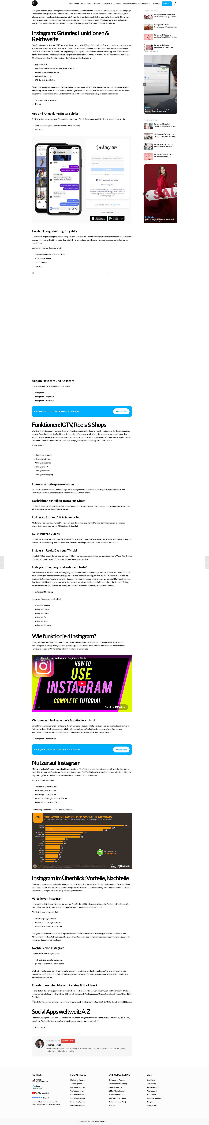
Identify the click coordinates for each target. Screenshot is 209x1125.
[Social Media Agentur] (68, 3)
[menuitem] (71, 3)
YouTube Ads (152, 1091)
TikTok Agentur (76, 1084)
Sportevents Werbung (117, 1098)
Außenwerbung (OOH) (117, 1102)
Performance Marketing (118, 1084)
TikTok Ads (151, 1084)
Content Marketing (77, 1098)
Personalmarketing (77, 1105)
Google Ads (151, 1095)
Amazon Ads (152, 1105)
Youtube (64, 772)
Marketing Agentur (77, 1080)
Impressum (98, 1121)
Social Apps (40, 1027)
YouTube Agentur (77, 1091)
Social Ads (151, 1080)
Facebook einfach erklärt (46, 100)
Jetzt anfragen (121, 411)
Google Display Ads (154, 1098)
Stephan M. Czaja (54, 1045)
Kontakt (112, 1105)
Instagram (58, 10)
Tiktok (38, 104)
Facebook (94, 51)
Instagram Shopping (44, 592)
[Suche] (175, 3)
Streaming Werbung (116, 1095)
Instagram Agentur (77, 1087)
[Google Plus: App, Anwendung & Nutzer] (207, 562)
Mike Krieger (68, 68)
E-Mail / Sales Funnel (117, 1091)
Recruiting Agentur (77, 1102)
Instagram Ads (93, 20)
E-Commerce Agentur (117, 1080)
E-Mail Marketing (115, 1087)
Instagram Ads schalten (45, 738)
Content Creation (77, 1095)
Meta (34, 54)
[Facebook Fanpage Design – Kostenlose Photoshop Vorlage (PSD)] (2, 562)
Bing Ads (150, 1102)
